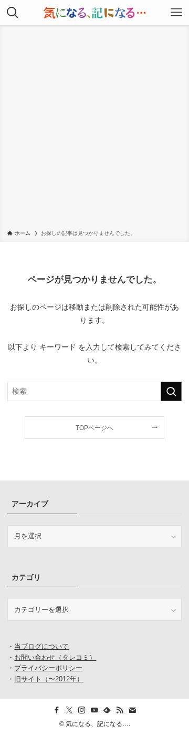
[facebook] (56, 710)
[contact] (132, 710)
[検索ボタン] (12, 12)
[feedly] (107, 710)
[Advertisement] (94, 129)
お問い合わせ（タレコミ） (55, 657)
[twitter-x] (69, 710)
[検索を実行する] (171, 391)
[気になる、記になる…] (94, 12)
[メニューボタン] (176, 12)
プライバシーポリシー (48, 668)
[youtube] (94, 710)
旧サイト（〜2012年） (48, 679)
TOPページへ (94, 428)
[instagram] (82, 710)
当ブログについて (41, 646)
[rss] (119, 710)
